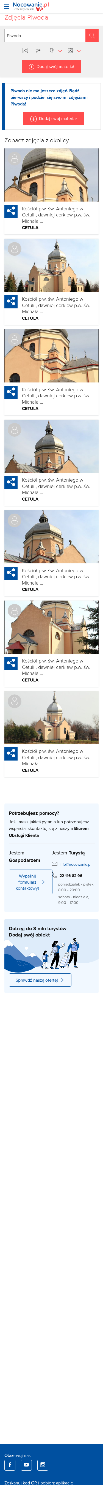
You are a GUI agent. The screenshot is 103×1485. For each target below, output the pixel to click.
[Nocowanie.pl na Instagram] (42, 1465)
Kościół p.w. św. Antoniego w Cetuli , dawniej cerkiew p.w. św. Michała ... (56, 214)
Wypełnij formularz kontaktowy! (27, 882)
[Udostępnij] (11, 211)
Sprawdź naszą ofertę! (37, 980)
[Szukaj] (92, 35)
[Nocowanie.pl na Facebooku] (9, 1465)
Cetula (30, 227)
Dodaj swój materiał (55, 66)
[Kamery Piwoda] (40, 51)
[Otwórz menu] (6, 6)
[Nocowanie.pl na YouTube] (26, 1465)
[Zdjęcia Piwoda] (26, 51)
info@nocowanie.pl (75, 864)
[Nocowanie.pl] (31, 6)
